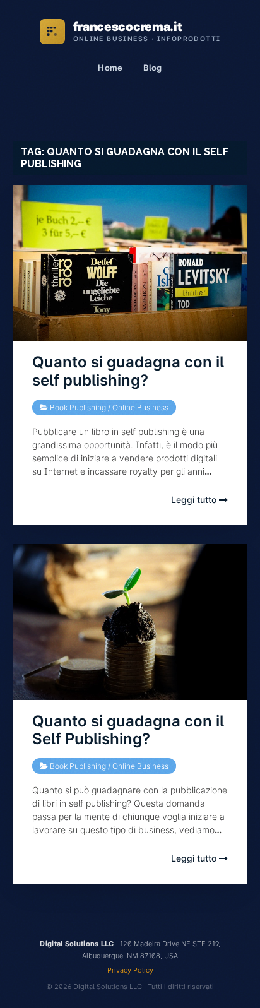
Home (110, 67)
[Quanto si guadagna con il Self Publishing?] (130, 622)
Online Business (140, 407)
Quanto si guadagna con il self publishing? (128, 371)
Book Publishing (78, 407)
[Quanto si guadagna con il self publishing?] (130, 263)
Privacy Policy (130, 970)
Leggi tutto (195, 499)
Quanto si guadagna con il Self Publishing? (128, 730)
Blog (152, 67)
